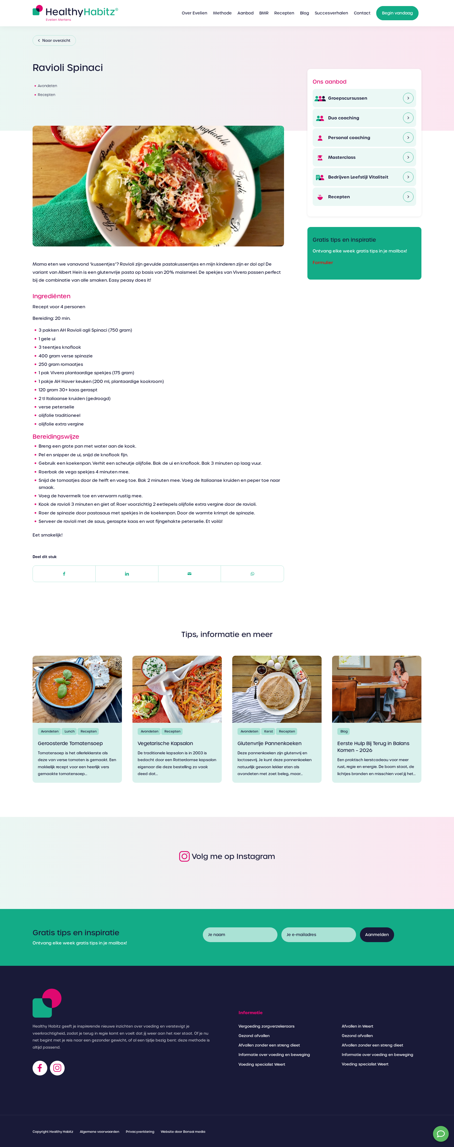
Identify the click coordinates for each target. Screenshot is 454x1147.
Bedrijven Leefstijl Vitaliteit (357, 177)
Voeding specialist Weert (262, 1064)
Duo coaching (343, 118)
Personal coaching (348, 137)
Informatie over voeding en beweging (274, 1054)
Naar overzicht (56, 40)
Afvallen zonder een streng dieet (269, 1045)
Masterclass (341, 157)
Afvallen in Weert (357, 1026)
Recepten (338, 197)
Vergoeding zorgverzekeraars (267, 1026)
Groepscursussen (347, 98)
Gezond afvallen (254, 1035)
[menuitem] (194, 13)
